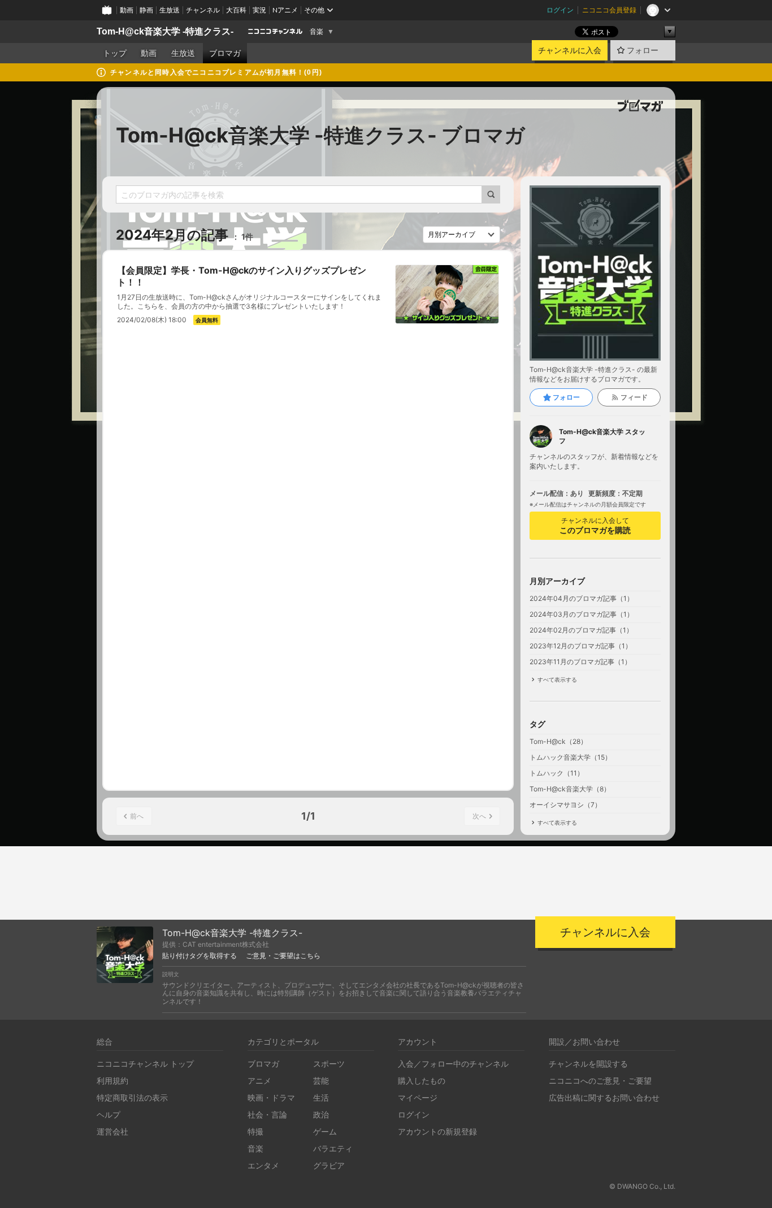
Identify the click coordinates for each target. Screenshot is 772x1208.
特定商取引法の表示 (132, 1097)
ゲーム (325, 1131)
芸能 (321, 1080)
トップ (115, 53)
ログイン (560, 10)
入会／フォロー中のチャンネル (453, 1063)
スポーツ (329, 1063)
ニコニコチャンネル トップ (145, 1063)
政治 (321, 1114)
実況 (259, 10)
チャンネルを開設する (588, 1063)
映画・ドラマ (271, 1097)
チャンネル (203, 10)
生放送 (169, 10)
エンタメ (263, 1165)
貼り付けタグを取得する (199, 955)
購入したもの (421, 1080)
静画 (146, 10)
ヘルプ (108, 1114)
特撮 (255, 1131)
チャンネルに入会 (569, 50)
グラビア (329, 1165)
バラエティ (333, 1148)
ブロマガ (225, 53)
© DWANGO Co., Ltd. (642, 1186)
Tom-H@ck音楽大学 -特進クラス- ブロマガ (320, 135)
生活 (321, 1097)
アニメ (259, 1080)
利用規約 (112, 1080)
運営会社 (112, 1131)
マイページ (417, 1097)
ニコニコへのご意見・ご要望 (600, 1080)
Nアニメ (285, 10)
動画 (126, 10)
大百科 (236, 10)
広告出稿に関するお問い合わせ (604, 1097)
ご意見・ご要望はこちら (283, 955)
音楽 (316, 32)
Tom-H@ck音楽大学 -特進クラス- (165, 31)
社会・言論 (267, 1114)
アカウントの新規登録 (437, 1131)
